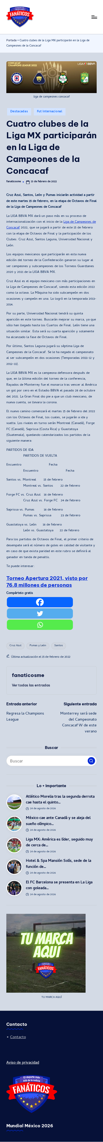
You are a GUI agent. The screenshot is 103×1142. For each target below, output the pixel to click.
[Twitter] (40, 613)
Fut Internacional (49, 111)
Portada (11, 40)
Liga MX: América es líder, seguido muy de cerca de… (59, 843)
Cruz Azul (15, 646)
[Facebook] (40, 602)
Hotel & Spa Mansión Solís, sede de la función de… (58, 864)
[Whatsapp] (40, 625)
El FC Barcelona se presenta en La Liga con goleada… (59, 885)
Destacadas (19, 111)
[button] (31, 685)
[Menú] (94, 17)
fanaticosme (28, 675)
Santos (58, 646)
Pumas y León (38, 646)
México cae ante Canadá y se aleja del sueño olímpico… (58, 821)
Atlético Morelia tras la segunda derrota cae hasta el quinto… (60, 800)
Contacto (18, 1037)
